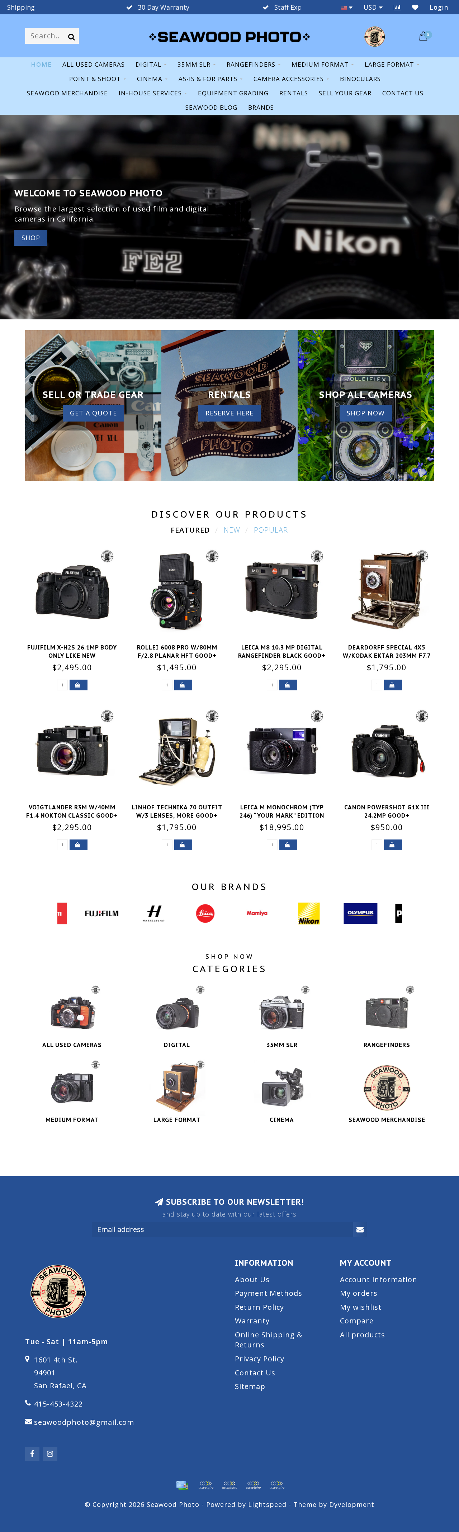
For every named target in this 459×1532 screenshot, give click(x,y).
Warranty (252, 1321)
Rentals (293, 93)
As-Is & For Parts (208, 79)
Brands (261, 107)
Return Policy (259, 1307)
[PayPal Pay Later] (253, 1485)
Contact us (402, 93)
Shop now (366, 413)
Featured (190, 530)
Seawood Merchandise (67, 93)
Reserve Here (229, 413)
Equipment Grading (233, 93)
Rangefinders (251, 64)
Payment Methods (268, 1293)
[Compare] (397, 7)
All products (362, 1335)
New (232, 530)
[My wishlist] (415, 7)
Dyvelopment (351, 1504)
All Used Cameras (93, 64)
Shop (31, 237)
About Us (252, 1279)
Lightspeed (267, 1504)
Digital (148, 64)
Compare (357, 1321)
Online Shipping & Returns (269, 1340)
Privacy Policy (259, 1359)
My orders (359, 1293)
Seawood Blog (211, 107)
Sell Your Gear (345, 93)
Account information (378, 1279)
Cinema (149, 79)
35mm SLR (194, 64)
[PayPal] (229, 1485)
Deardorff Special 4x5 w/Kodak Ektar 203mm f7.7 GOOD (387, 655)
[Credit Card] (182, 1485)
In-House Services (150, 93)
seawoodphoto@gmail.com (84, 1422)
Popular (271, 530)
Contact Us (255, 1373)
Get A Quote (93, 413)
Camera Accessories (289, 79)
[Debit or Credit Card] (206, 1485)
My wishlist (361, 1307)
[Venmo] (277, 1485)
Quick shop (76, 645)
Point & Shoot (95, 79)
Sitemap (250, 1386)
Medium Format (320, 64)
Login (439, 7)
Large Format (389, 64)
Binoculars (360, 79)
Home (41, 64)
